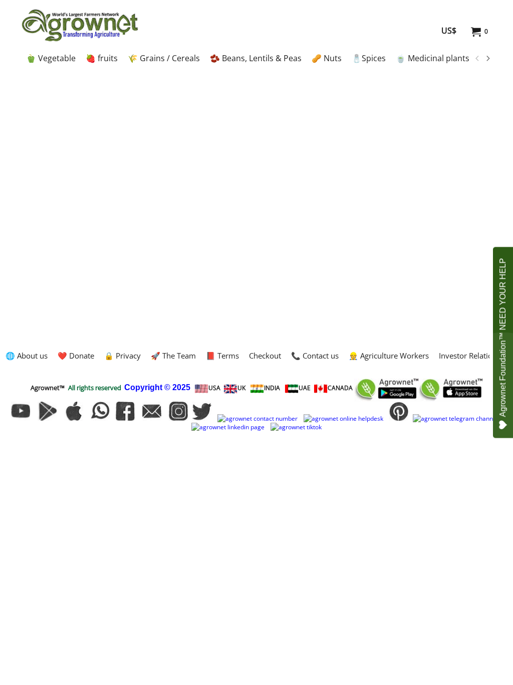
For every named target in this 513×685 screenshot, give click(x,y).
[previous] (477, 58)
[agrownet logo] (80, 25)
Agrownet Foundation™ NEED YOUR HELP (502, 337)
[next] (487, 58)
